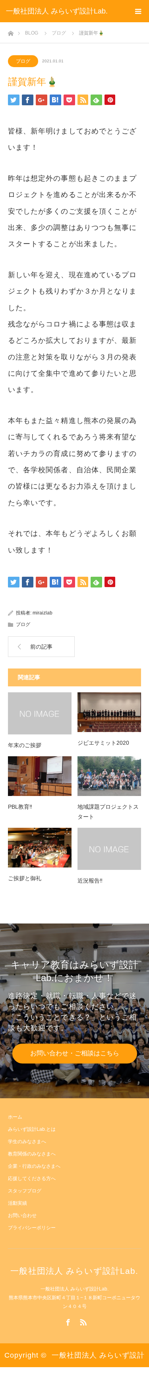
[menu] (138, 11)
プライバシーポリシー (32, 1228)
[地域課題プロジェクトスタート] (109, 776)
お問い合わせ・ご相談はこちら (74, 1053)
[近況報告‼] (109, 848)
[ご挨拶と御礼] (40, 847)
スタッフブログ (24, 1191)
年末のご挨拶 (24, 745)
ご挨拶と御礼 (24, 878)
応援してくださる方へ (32, 1178)
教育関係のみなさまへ (32, 1154)
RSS (82, 1321)
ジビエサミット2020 (103, 743)
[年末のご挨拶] (40, 713)
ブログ (23, 61)
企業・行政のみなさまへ (34, 1166)
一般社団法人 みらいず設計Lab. (57, 11)
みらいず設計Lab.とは (32, 1129)
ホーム (15, 1117)
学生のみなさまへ (27, 1141)
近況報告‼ (90, 880)
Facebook (67, 1321)
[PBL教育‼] (40, 776)
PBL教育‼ (20, 807)
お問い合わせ (22, 1215)
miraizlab (42, 613)
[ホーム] (10, 31)
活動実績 (17, 1203)
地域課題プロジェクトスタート (108, 812)
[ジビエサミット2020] (109, 712)
